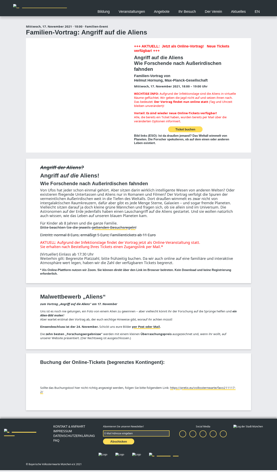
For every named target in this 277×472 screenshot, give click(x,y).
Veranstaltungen (132, 12)
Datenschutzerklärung (74, 436)
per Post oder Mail (146, 327)
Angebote (162, 12)
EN (257, 12)
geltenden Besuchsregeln (113, 227)
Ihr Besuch (187, 12)
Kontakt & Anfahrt (69, 426)
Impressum (62, 431)
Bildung (104, 12)
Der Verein (213, 12)
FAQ (56, 440)
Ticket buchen (185, 129)
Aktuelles (238, 12)
